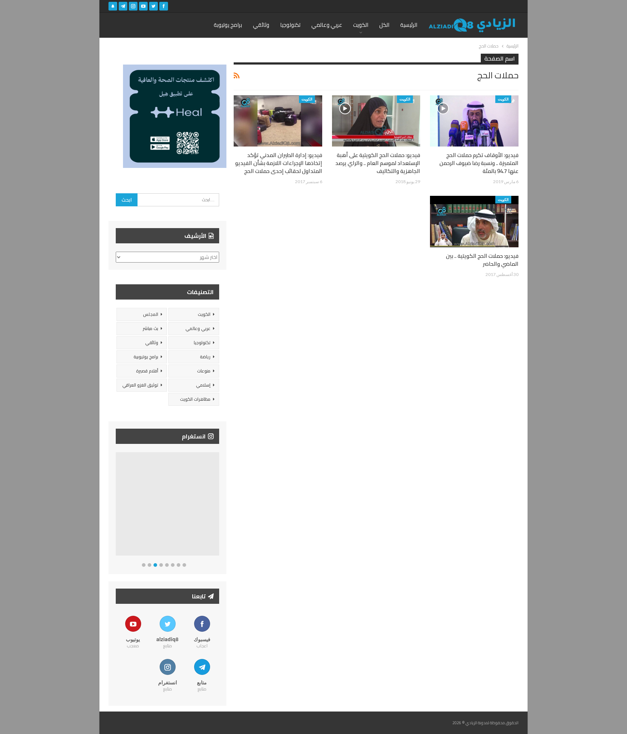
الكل (384, 25)
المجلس (150, 314)
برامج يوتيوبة (228, 25)
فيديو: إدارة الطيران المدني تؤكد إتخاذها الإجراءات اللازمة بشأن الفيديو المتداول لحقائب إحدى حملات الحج (278, 163)
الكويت (360, 25)
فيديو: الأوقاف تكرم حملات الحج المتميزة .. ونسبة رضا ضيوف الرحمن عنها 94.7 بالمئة (479, 163)
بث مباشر (150, 328)
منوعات (203, 371)
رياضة (205, 356)
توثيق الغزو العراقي (140, 385)
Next (217, 505)
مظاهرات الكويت (195, 399)
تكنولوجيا (290, 25)
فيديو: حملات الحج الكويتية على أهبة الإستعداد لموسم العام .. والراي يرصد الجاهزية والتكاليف (377, 163)
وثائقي (261, 25)
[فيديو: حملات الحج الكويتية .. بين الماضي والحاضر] (474, 221)
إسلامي (203, 385)
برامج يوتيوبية (146, 356)
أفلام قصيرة (147, 371)
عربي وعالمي (326, 25)
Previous (118, 505)
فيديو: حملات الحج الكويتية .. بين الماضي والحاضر (482, 260)
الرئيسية (408, 25)
